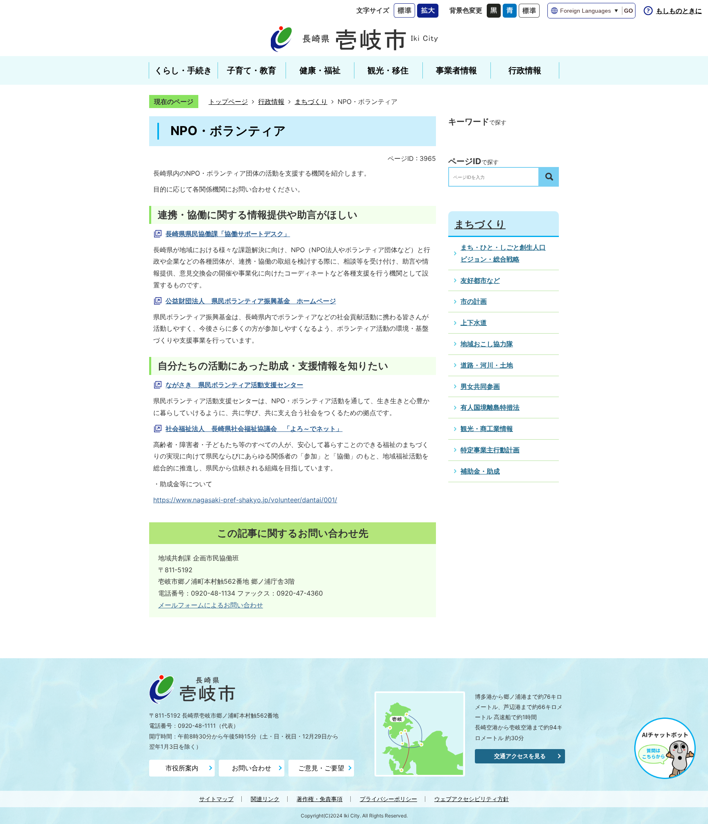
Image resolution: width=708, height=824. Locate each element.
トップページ (228, 101)
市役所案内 (182, 768)
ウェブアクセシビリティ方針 (471, 798)
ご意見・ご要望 (321, 768)
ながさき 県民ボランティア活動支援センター (234, 385)
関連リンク (265, 798)
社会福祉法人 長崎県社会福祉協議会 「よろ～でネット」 (254, 428)
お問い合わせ (251, 768)
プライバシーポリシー (388, 798)
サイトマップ (216, 798)
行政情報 (271, 101)
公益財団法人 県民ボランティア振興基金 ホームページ (251, 301)
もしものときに (679, 11)
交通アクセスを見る (520, 755)
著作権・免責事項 (320, 798)
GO (628, 10)
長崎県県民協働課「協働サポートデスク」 (228, 234)
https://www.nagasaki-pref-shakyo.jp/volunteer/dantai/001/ (245, 500)
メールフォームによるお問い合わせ (210, 605)
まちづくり (311, 101)
